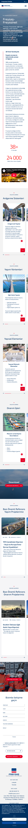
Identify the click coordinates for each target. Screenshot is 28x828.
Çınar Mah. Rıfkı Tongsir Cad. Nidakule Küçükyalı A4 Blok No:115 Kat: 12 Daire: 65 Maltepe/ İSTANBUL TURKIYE (14, 797)
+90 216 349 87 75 (14, 791)
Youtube (14, 784)
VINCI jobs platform (12, 679)
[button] (5, 657)
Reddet (14, 822)
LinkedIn (14, 782)
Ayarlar (14, 825)
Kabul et (14, 819)
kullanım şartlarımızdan (10, 743)
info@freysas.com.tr (14, 793)
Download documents (13, 485)
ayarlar (6, 812)
